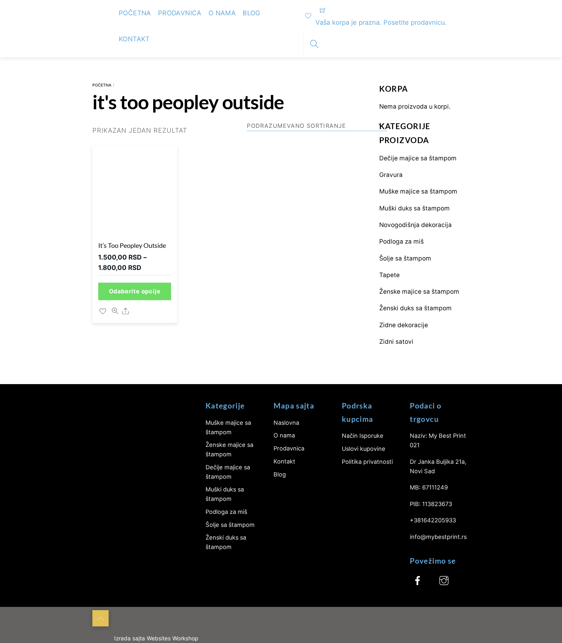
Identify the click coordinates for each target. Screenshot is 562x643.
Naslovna (286, 422)
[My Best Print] (100, 10)
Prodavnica (180, 13)
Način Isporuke (362, 435)
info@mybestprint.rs (438, 536)
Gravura (391, 175)
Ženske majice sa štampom (419, 291)
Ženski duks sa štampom (415, 308)
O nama (222, 13)
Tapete (389, 275)
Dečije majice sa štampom (418, 158)
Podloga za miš (401, 241)
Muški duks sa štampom (414, 208)
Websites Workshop (172, 638)
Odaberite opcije (135, 291)
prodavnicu (428, 22)
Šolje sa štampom (405, 258)
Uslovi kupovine (363, 448)
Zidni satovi (396, 341)
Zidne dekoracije (403, 325)
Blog (252, 13)
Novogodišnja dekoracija (415, 225)
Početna (135, 13)
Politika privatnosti (367, 461)
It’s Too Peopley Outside (132, 245)
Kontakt (134, 39)
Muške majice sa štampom (418, 191)
